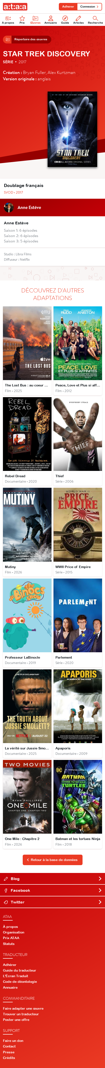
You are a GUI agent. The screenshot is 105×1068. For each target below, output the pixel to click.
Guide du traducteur (19, 970)
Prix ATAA (11, 938)
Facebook (20, 890)
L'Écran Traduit (15, 976)
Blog (15, 878)
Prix (22, 22)
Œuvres (35, 22)
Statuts (9, 944)
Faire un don (13, 1041)
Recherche (95, 22)
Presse (8, 1052)
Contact (9, 1046)
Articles (78, 22)
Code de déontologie (20, 982)
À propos (8, 22)
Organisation (13, 932)
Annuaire (50, 22)
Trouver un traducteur (21, 1014)
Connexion (87, 6)
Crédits (9, 1058)
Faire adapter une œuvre (23, 1008)
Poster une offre (16, 1020)
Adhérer (68, 6)
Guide (65, 22)
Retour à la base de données (54, 860)
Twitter (17, 902)
